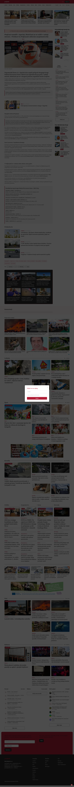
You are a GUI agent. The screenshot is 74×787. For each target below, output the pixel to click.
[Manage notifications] (72, 785)
